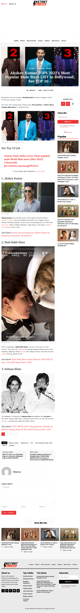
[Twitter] (68, 104)
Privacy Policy (64, 127)
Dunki (23, 351)
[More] (73, 104)
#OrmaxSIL (10, 162)
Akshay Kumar (14, 443)
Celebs (32, 68)
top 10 (4, 445)
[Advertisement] (40, 23)
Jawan (4, 354)
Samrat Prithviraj (7, 220)
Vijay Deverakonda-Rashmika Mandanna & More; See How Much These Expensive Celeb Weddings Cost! (68, 178)
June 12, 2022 (40, 171)
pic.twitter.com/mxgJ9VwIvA (21, 165)
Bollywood (24, 443)
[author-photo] (2, 547)
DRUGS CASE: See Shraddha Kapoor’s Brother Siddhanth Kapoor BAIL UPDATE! (12, 456)
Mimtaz (32, 90)
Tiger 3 (5, 421)
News (49, 68)
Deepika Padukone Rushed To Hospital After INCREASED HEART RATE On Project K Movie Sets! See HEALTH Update (41, 457)
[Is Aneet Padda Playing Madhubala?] (68, 235)
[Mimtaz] (6, 472)
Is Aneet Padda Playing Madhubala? (66, 245)
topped (11, 445)
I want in (67, 121)
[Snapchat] (18, 590)
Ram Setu (4, 225)
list (32, 443)
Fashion (40, 68)
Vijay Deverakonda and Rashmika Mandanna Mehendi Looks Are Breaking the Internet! (68, 223)
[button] (12, 4)
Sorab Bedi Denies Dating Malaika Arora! (67, 156)
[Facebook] (63, 104)
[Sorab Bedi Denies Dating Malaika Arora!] (68, 147)
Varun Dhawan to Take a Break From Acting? (66, 200)
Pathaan (21, 349)
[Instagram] (6, 590)
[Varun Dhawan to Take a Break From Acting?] (68, 191)
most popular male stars (43, 443)
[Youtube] (14, 590)
